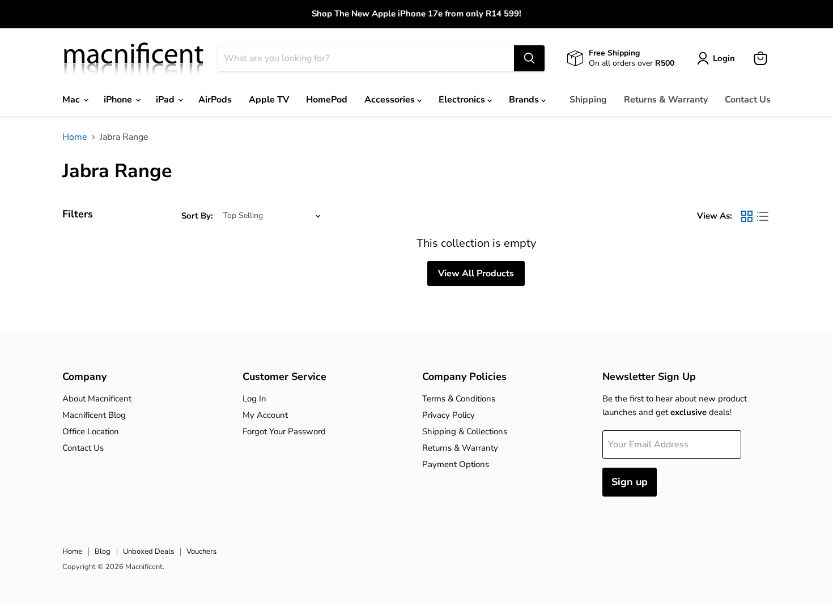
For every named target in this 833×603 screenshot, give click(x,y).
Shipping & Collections (464, 431)
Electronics (463, 99)
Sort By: (197, 216)
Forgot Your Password (284, 431)
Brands (525, 99)
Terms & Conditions (458, 398)
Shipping (588, 99)
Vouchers (201, 551)
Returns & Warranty (666, 99)
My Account (265, 415)
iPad (166, 99)
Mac (72, 99)
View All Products (476, 273)
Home (74, 137)
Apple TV (269, 99)
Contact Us (748, 99)
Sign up (629, 482)
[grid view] (747, 216)
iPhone (119, 99)
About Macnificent (96, 398)
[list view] (763, 216)
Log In (254, 398)
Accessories (390, 99)
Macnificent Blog (94, 415)
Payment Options (455, 464)
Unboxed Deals (148, 551)
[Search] (529, 58)
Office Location (90, 431)
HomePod (326, 99)
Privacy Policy (448, 415)
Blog (102, 551)
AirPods (215, 99)
